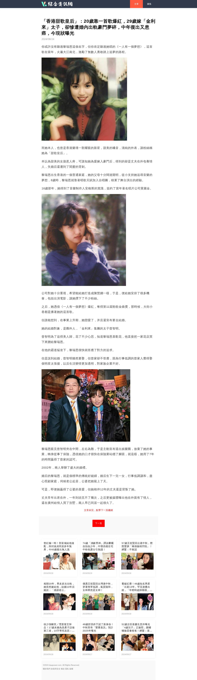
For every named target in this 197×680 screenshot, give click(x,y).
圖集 (149, 4)
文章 (136, 4)
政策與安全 (55, 669)
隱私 (67, 669)
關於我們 (46, 669)
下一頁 (98, 523)
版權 (71, 669)
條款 (63, 669)
